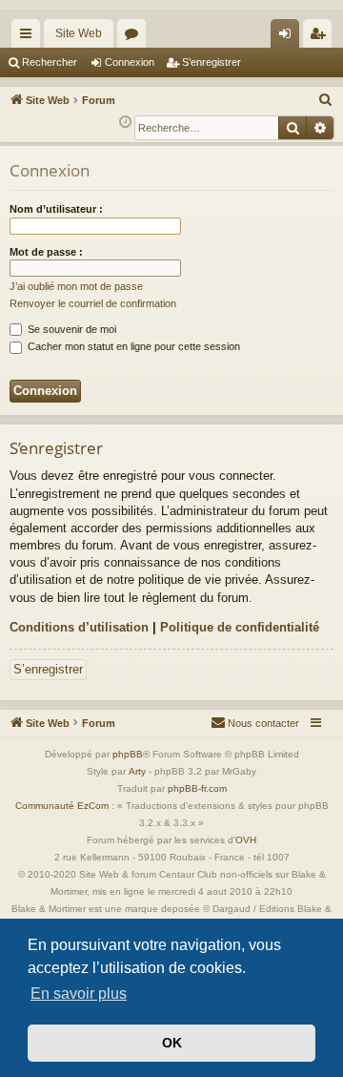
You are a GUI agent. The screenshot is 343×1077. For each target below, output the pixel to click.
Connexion (129, 62)
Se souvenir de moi (70, 329)
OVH (245, 840)
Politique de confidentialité (239, 627)
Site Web (78, 33)
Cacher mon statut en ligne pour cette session (132, 346)
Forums (135, 37)
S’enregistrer (211, 62)
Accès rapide (29, 37)
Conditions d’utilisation (79, 627)
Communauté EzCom (62, 805)
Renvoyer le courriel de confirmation (93, 303)
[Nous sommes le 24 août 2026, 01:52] (125, 123)
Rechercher (49, 62)
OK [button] (172, 1042)
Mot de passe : (46, 252)
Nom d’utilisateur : (56, 209)
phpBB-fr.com (197, 788)
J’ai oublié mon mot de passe (76, 286)
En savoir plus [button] (78, 993)
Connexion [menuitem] (288, 37)
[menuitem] (325, 100)
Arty (137, 771)
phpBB (127, 754)
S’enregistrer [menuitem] (321, 37)
